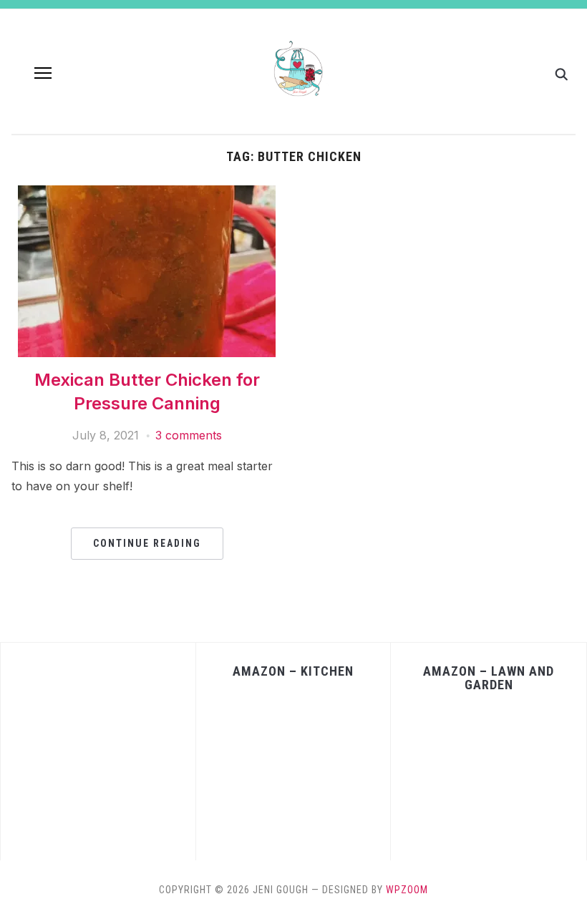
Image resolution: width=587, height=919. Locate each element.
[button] (43, 73)
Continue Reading (147, 543)
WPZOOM (407, 889)
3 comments (188, 435)
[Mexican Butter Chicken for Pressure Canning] (147, 194)
